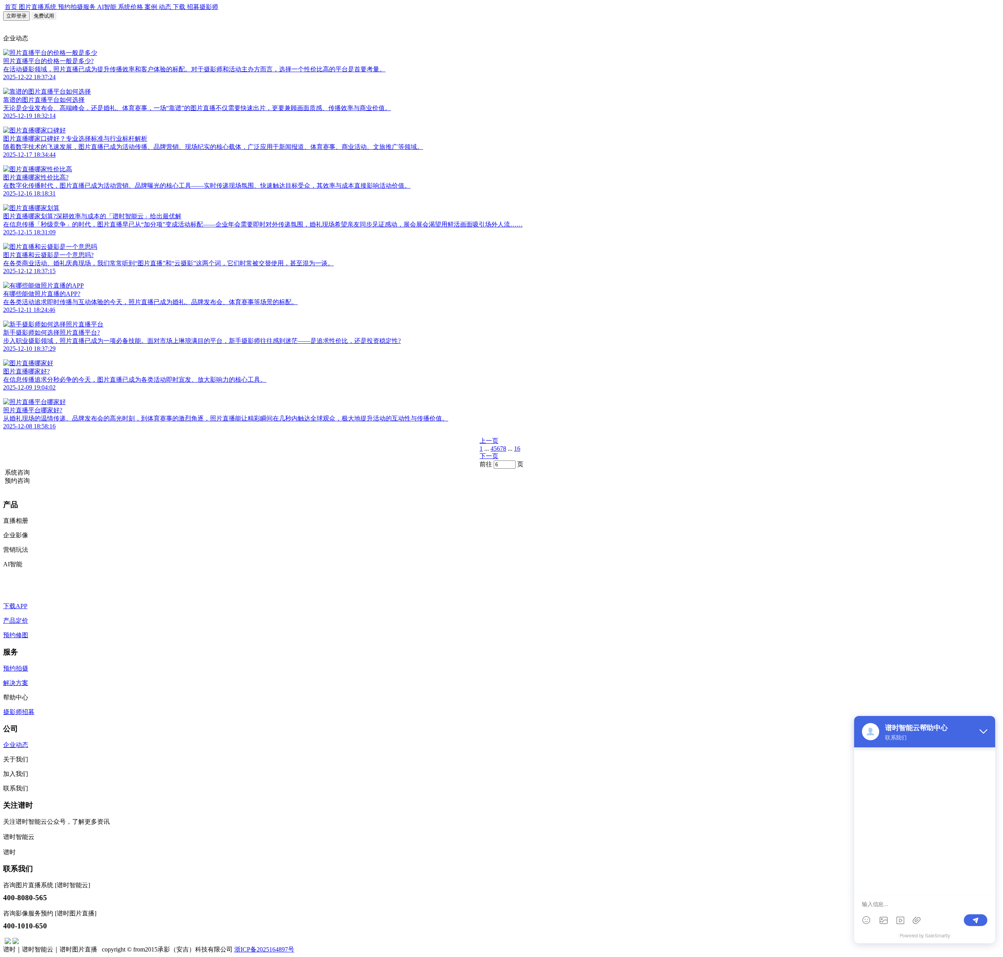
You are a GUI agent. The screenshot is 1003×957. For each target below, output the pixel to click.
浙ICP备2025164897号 (264, 949)
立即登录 (16, 16)
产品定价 (15, 620)
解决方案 (15, 683)
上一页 (489, 440)
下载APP (15, 606)
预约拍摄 (15, 668)
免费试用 (44, 16)
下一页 (489, 456)
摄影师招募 (18, 712)
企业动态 (15, 744)
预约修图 (15, 635)
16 (517, 448)
